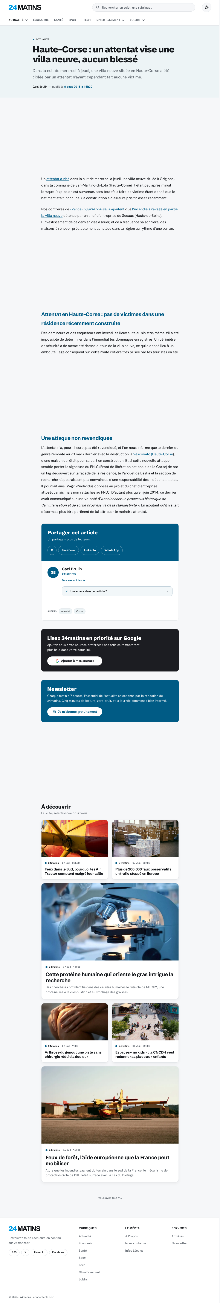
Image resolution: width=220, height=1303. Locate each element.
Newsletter (177, 1243)
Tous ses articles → (73, 580)
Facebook (68, 550)
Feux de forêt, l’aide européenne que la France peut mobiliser (106, 1160)
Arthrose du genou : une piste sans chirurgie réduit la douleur (71, 1054)
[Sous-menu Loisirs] (143, 20)
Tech (87, 20)
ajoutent (97, 209)
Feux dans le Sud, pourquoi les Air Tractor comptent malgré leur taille (72, 871)
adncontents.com (43, 1297)
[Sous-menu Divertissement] (123, 20)
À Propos (129, 1236)
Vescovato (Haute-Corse (153, 454)
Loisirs (135, 20)
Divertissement (108, 20)
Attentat (64, 611)
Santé (58, 20)
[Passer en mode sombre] (206, 7)
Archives (175, 1236)
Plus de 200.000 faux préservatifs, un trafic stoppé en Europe (142, 871)
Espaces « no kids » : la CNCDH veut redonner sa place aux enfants (143, 1054)
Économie (41, 20)
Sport (73, 20)
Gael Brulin (40, 87)
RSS (14, 1252)
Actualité (16, 20)
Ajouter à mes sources (75, 661)
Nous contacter (134, 1243)
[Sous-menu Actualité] (26, 20)
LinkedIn (90, 550)
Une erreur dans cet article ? (87, 591)
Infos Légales (132, 1251)
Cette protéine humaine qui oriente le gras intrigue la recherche (108, 977)
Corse (78, 611)
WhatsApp (111, 550)
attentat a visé (57, 178)
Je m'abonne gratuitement (76, 712)
